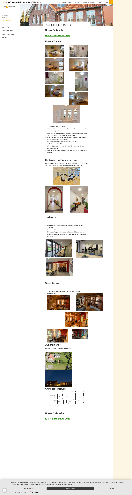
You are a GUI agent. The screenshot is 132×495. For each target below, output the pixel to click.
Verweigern (28, 489)
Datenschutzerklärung (88, 2)
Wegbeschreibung (67, 2)
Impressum (99, 2)
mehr (112, 489)
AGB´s (106, 2)
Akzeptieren (70, 489)
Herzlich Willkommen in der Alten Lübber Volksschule (22, 2)
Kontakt (77, 2)
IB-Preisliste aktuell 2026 (57, 35)
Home (58, 2)
